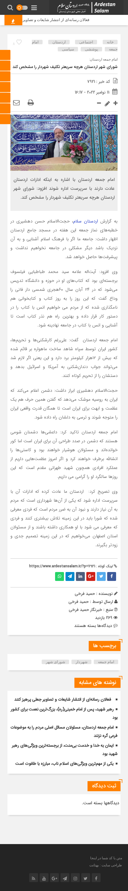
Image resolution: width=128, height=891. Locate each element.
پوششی (91, 49)
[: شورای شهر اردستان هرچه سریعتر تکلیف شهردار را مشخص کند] (16, 103)
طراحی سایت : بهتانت (105, 865)
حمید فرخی (78, 601)
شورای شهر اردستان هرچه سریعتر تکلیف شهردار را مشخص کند (65, 67)
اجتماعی (86, 42)
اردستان (59, 42)
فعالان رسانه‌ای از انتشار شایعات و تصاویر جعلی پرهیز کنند (63, 699)
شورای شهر (55, 662)
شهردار (82, 662)
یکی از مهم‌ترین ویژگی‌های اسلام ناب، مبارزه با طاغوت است (64, 763)
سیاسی (68, 49)
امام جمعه (106, 662)
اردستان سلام (85, 221)
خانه (110, 42)
